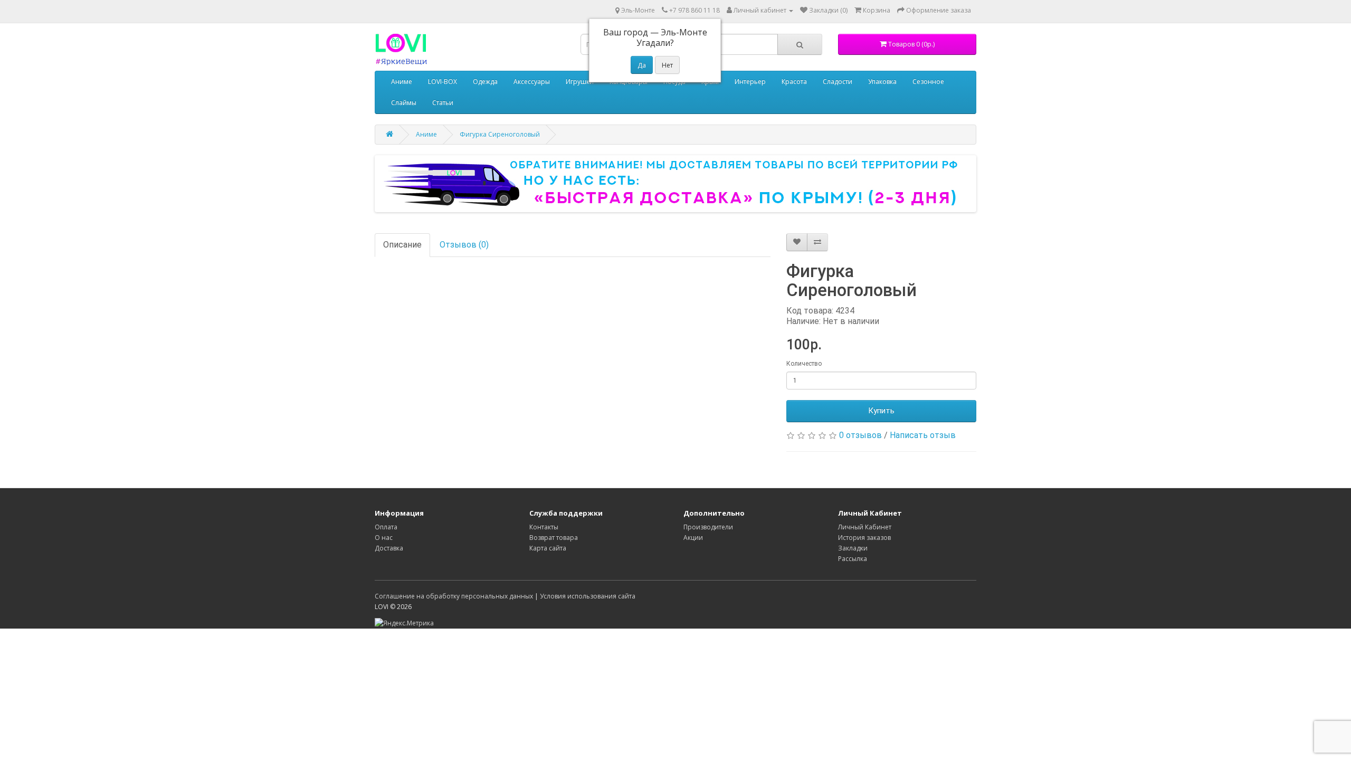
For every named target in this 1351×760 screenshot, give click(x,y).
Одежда (485, 81)
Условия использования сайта (587, 596)
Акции (693, 537)
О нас (384, 537)
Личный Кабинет (864, 526)
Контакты (543, 526)
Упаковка (882, 81)
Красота (794, 81)
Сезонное (928, 81)
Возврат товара (553, 537)
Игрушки (580, 81)
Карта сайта (547, 548)
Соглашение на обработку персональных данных (454, 596)
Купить (881, 410)
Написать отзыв (923, 435)
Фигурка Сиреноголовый (500, 134)
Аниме (401, 81)
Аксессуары (531, 81)
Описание (402, 245)
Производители (708, 526)
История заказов (864, 537)
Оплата (386, 526)
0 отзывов (860, 435)
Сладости (837, 81)
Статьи (442, 102)
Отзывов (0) (464, 245)
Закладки (853, 548)
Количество (804, 363)
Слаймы (403, 102)
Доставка (389, 548)
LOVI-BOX (442, 81)
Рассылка (852, 558)
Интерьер (750, 81)
